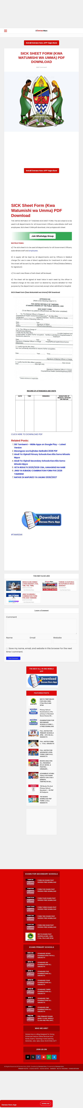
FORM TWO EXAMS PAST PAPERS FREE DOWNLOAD (47, 917)
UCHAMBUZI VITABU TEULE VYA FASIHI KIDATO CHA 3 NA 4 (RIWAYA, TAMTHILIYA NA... (47, 777)
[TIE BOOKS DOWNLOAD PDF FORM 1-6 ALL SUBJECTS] (34, 798)
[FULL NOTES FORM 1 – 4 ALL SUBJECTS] (34, 743)
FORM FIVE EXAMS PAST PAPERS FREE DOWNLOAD (47, 890)
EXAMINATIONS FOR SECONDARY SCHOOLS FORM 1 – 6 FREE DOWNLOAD (47, 723)
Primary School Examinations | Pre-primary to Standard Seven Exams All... (47, 713)
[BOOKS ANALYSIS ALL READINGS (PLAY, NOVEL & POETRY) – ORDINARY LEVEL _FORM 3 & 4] (34, 762)
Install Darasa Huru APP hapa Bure (41, 43)
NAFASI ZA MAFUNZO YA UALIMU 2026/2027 (35, 477)
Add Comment (41, 67)
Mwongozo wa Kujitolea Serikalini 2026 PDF (35, 451)
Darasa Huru (30, 590)
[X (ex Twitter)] (33, 1057)
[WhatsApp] (48, 1057)
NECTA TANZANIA (62, 1069)
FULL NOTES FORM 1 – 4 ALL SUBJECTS (47, 742)
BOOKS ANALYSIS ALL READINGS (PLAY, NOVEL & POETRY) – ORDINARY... (46, 765)
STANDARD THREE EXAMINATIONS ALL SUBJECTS (44, 991)
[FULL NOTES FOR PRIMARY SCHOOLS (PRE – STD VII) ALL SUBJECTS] (34, 732)
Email (32, 637)
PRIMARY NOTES (23, 1069)
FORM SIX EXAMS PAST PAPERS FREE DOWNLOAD (47, 881)
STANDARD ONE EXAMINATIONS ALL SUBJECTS (44, 1009)
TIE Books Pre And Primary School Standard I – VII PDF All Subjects (47, 789)
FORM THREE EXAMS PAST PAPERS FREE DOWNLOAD (47, 908)
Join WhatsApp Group (42, 236)
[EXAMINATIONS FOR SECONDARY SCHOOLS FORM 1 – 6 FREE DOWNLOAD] (34, 722)
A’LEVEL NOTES (44, 1069)
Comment (11, 617)
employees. (33, 251)
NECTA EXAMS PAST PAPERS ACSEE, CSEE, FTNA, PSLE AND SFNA (45, 936)
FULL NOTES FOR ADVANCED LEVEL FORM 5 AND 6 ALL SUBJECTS (46, 753)
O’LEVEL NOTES (34, 1069)
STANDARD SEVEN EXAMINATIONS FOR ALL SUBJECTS (46, 955)
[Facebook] (38, 1057)
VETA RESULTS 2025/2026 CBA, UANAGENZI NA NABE (39, 467)
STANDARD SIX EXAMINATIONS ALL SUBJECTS (44, 964)
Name (9, 637)
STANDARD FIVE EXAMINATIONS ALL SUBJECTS (44, 973)
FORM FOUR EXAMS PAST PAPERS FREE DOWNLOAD (47, 899)
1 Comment (62, 588)
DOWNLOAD (45, 1103)
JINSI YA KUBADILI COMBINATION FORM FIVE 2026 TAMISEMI (29, 596)
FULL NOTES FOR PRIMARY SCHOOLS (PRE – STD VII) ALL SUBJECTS (47, 734)
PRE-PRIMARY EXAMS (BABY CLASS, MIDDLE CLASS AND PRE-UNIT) (45, 1018)
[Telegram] (54, 1057)
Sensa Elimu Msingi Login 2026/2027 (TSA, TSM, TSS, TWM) (30, 583)
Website (57, 637)
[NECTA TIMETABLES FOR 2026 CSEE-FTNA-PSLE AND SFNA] (34, 702)
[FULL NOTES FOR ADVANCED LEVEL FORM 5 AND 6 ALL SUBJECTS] (34, 752)
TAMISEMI (17, 534)
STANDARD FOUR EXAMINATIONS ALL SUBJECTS (44, 982)
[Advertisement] (41, 14)
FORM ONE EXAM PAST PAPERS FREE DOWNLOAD (47, 926)
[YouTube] (43, 1057)
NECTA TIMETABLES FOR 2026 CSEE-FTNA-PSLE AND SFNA (47, 702)
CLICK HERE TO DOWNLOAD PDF (27, 434)
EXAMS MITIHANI (74, 1069)
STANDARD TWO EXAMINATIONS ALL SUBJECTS (44, 1000)
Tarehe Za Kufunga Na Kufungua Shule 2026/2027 (66, 583)
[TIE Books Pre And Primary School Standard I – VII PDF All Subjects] (34, 788)
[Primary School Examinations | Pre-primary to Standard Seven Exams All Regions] (34, 711)
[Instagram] (27, 1057)
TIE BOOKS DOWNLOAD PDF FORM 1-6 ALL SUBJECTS (46, 800)
